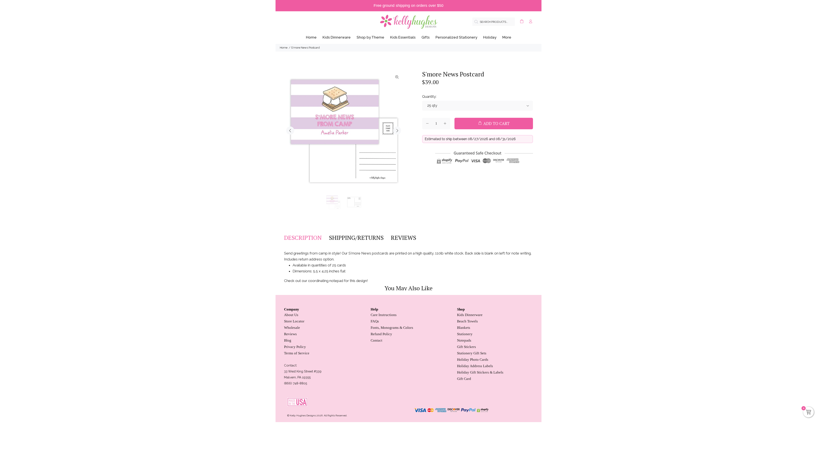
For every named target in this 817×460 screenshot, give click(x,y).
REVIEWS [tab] (403, 237)
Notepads (464, 340)
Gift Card (464, 379)
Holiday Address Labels (475, 366)
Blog (287, 340)
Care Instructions (384, 315)
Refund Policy (381, 334)
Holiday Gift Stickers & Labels (480, 372)
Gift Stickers (466, 347)
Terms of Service (296, 353)
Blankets (463, 328)
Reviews (290, 334)
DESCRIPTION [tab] (303, 237)
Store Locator (294, 321)
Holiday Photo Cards (472, 360)
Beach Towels (467, 321)
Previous (290, 130)
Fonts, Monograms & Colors (392, 328)
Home (283, 47)
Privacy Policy (295, 347)
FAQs (375, 321)
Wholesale (292, 328)
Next (397, 130)
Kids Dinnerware (470, 315)
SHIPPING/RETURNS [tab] (356, 237)
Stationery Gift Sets (471, 353)
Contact (376, 340)
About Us (291, 315)
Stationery (465, 334)
